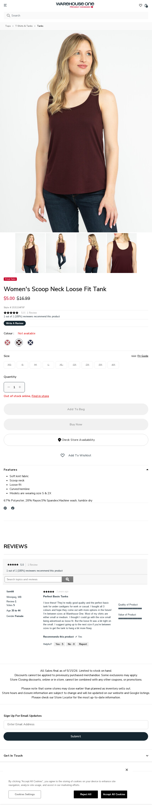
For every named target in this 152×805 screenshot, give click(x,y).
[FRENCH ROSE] (7, 342)
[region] (68, 784)
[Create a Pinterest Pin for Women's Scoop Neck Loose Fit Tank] (5, 508)
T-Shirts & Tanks (24, 25)
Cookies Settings (25, 794)
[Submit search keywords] (8, 16)
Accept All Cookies (114, 794)
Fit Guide (143, 356)
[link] (13, 565)
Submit (76, 736)
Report (83, 644)
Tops (8, 25)
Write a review (14, 323)
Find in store (40, 396)
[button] (63, 455)
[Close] (127, 770)
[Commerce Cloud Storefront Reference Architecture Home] (75, 5)
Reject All (85, 794)
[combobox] (76, 15)
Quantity (10, 377)
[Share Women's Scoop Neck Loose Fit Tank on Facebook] (12, 508)
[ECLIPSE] (30, 342)
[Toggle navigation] (5, 5)
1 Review (33, 565)
